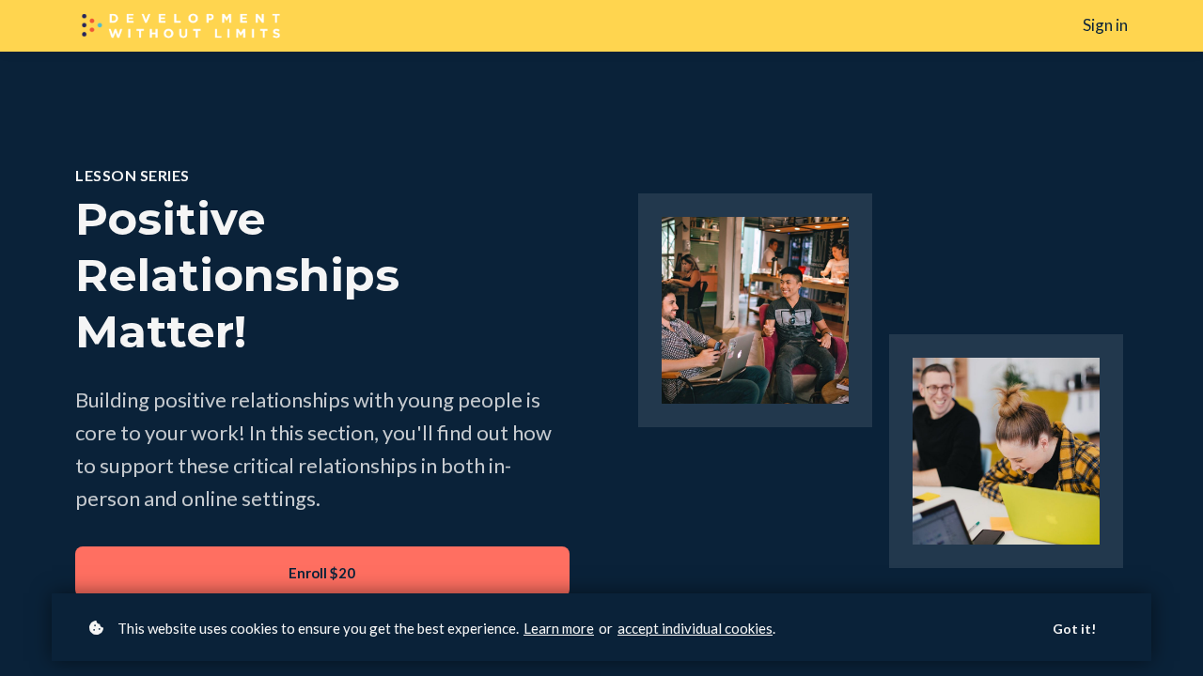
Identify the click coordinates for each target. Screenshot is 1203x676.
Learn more (558, 628)
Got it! (1074, 629)
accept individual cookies (695, 628)
